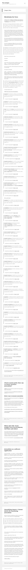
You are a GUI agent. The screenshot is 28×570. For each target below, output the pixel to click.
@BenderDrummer (7, 168)
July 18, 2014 (16, 98)
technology (21, 502)
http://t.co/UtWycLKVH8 (13, 170)
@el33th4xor (15, 348)
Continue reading (7, 558)
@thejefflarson (6, 207)
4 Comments (6, 442)
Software (5, 454)
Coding (11, 441)
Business (11, 562)
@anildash (17, 216)
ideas (5, 376)
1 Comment (11, 376)
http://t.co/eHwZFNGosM (8, 185)
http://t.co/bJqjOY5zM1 (8, 217)
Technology (18, 562)
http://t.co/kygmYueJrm (8, 171)
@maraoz (15, 215)
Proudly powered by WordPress (8, 568)
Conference (10, 418)
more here (7, 72)
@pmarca (10, 223)
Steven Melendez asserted (13, 82)
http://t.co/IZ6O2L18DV (10, 365)
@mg (5, 109)
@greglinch (6, 147)
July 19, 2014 (16, 152)
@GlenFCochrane (11, 176)
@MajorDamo (6, 253)
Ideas (10, 375)
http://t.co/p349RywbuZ (8, 357)
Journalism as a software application (12, 449)
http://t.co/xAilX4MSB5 (8, 224)
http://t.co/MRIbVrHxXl (8, 225)
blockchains (7, 21)
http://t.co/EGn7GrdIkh (8, 184)
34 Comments (11, 563)
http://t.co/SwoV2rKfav (8, 216)
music (19, 441)
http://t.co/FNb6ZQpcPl (17, 356)
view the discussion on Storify (18, 437)
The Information (17, 516)
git (16, 74)
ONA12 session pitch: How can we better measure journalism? (14, 384)
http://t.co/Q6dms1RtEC (8, 350)
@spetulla (6, 93)
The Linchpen (5, 2)
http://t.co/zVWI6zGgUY (8, 149)
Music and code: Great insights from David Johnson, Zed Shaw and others (13, 427)
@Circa (12, 109)
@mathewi (10, 116)
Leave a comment (7, 419)
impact (22, 418)
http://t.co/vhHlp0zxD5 (19, 185)
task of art (10, 43)
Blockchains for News (11, 17)
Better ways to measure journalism (13, 396)
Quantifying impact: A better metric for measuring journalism (13, 409)
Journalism (12, 375)
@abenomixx (6, 116)
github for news (21, 375)
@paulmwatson (7, 132)
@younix (5, 231)
